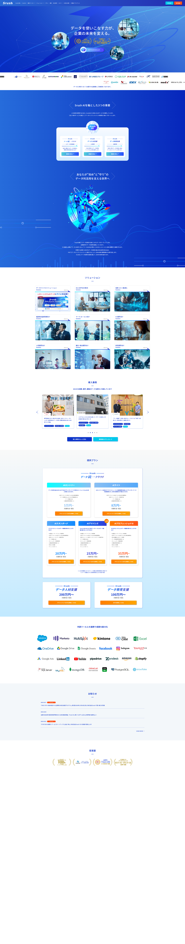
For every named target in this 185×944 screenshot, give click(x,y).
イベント (51, 702)
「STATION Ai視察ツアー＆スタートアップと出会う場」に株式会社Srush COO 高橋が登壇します (66, 724)
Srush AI (24, 3)
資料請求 (169, 3)
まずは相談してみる (118, 603)
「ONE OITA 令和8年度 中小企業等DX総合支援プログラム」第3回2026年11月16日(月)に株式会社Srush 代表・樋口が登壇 (73, 705)
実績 (51, 3)
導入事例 (55, 3)
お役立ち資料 (66, 3)
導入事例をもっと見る (79, 439)
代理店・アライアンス (75, 3)
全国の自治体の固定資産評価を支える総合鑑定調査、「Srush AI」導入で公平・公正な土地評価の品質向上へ (69, 715)
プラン (46, 3)
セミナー (60, 3)
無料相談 (178, 3)
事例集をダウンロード (105, 439)
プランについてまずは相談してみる (68, 513)
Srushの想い (18, 3)
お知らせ (51, 712)
